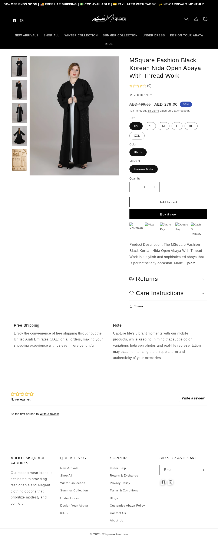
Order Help (118, 468)
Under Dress (69, 498)
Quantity (135, 178)
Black (138, 152)
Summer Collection (74, 490)
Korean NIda (143, 169)
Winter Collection (72, 483)
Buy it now (168, 214)
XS (136, 126)
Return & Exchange (124, 475)
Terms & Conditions (124, 490)
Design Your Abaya (74, 505)
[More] (191, 263)
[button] (186, 18)
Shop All (66, 475)
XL (191, 126)
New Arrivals (69, 468)
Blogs (114, 498)
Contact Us (118, 513)
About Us (116, 520)
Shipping (153, 110)
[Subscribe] (202, 470)
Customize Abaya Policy (127, 505)
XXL (137, 135)
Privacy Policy (120, 483)
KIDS (63, 513)
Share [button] (138, 306)
